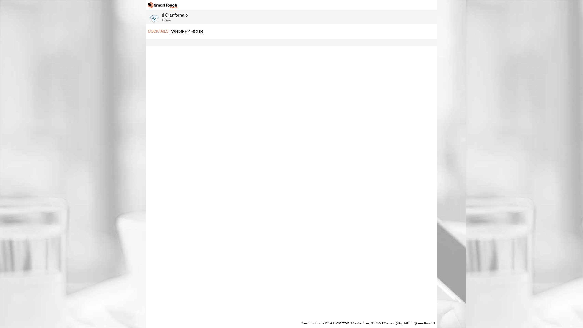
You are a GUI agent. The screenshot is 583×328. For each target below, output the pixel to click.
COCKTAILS (159, 31)
